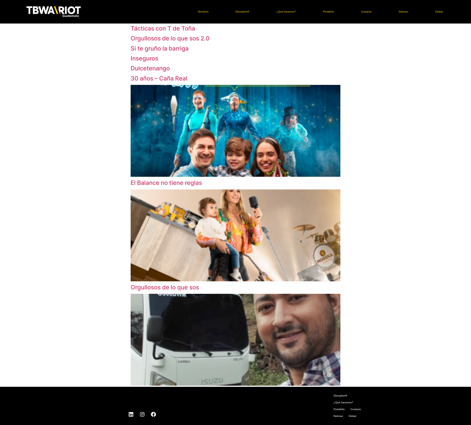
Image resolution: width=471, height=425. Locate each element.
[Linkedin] (131, 414)
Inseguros (144, 58)
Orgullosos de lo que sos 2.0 (170, 38)
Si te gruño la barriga (160, 48)
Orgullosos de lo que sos (165, 287)
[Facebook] (153, 414)
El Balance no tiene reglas (166, 182)
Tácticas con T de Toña (163, 28)
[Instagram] (142, 414)
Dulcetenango (150, 68)
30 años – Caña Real (159, 78)
